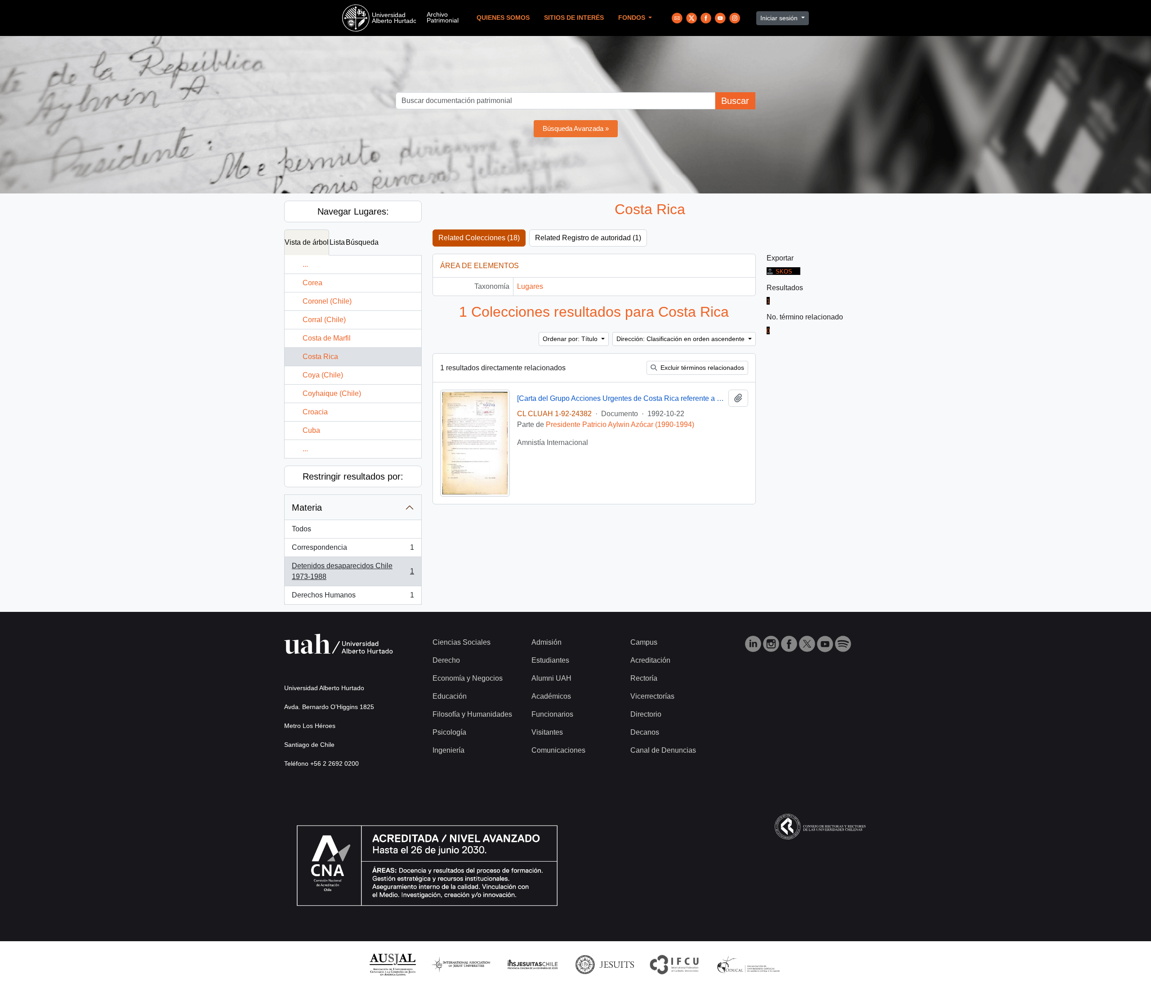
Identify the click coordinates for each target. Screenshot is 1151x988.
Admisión (546, 642)
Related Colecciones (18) (479, 238)
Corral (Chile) (324, 319)
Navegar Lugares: (353, 211)
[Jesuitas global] (605, 964)
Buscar (735, 101)
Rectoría (643, 678)
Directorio (645, 714)
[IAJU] (461, 964)
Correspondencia (352, 550)
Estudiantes (550, 660)
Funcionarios (552, 714)
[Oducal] (750, 964)
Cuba (311, 430)
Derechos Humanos (352, 597)
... (305, 264)
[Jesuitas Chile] (533, 964)
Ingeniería (448, 750)
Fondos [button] (632, 17)
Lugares (530, 286)
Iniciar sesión (779, 18)
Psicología (449, 732)
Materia (307, 507)
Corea (312, 283)
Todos (301, 529)
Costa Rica (320, 356)
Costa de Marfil (327, 338)
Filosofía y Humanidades (472, 714)
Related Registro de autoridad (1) (588, 238)
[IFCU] (674, 964)
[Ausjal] (392, 964)
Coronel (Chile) (327, 301)
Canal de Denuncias (663, 750)
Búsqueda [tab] (362, 242)
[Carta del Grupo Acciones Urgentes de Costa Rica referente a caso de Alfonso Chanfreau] (620, 398)
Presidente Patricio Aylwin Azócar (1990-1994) (620, 424)
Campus (643, 642)
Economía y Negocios (468, 678)
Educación (450, 696)
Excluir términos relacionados (701, 367)
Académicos (551, 696)
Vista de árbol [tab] (307, 242)
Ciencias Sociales (462, 642)
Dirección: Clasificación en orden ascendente (681, 338)
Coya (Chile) (323, 375)
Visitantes (547, 732)
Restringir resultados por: (353, 476)
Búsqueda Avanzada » (576, 128)
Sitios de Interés (574, 17)
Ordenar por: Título (571, 338)
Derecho (446, 660)
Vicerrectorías (652, 696)
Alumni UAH (551, 678)
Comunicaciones (558, 750)
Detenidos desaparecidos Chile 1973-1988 (352, 571)
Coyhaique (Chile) (332, 393)
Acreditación (650, 660)
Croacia (315, 412)
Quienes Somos (503, 17)
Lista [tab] (337, 242)
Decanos (644, 732)
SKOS (784, 271)
